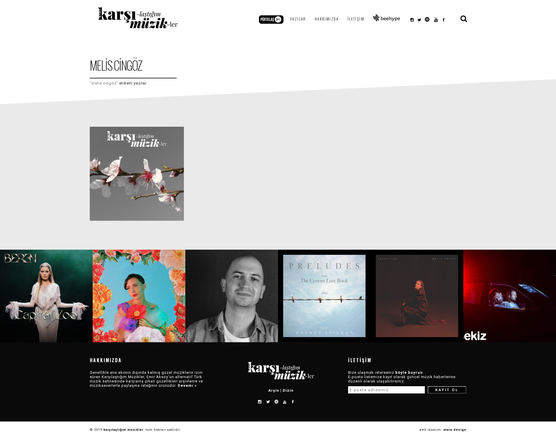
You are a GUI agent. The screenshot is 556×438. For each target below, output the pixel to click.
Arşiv (273, 390)
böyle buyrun (409, 372)
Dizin (288, 390)
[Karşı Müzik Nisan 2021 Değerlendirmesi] (137, 174)
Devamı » (187, 385)
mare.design (454, 430)
